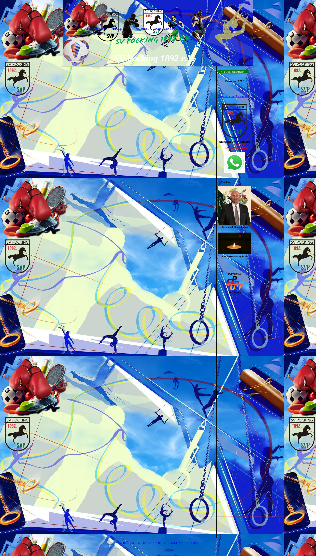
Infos (193, 28)
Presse (144, 28)
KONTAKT (177, 543)
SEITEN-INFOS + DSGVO (152, 543)
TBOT (237, 28)
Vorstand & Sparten (169, 28)
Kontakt (207, 28)
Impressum (126, 543)
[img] (158, 33)
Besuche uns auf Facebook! (232, 96)
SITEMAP (192, 543)
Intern (224, 28)
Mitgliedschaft (123, 28)
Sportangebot (96, 28)
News (78, 28)
